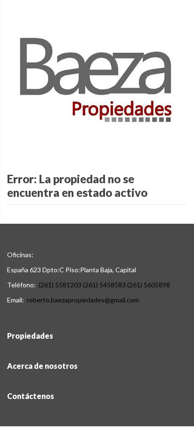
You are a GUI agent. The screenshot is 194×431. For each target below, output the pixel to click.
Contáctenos (30, 395)
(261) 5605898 (148, 285)
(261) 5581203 (60, 285)
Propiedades (30, 335)
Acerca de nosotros (42, 365)
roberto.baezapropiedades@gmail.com (83, 300)
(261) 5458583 (104, 285)
